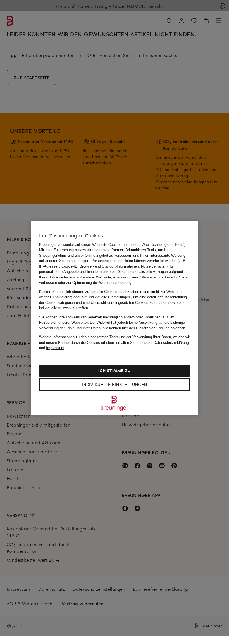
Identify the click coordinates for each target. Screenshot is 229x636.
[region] (114, 318)
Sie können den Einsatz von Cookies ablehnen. (144, 328)
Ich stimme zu (114, 370)
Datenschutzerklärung (171, 342)
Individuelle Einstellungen (114, 384)
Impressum (55, 348)
